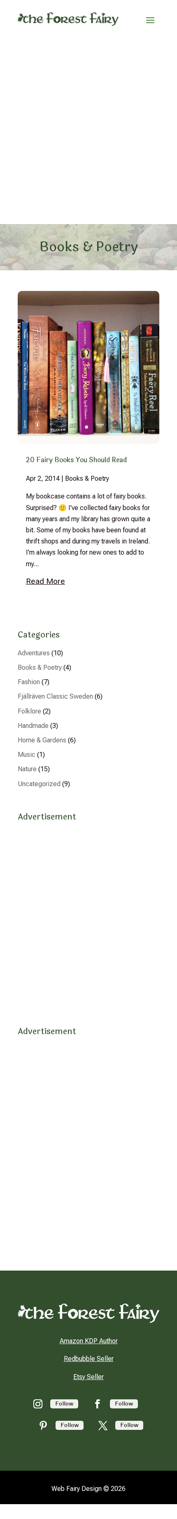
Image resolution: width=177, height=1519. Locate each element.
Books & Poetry (87, 478)
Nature (27, 769)
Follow (64, 1403)
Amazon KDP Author (89, 1341)
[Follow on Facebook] (97, 1404)
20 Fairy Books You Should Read (76, 460)
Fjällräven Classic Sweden (55, 696)
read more (45, 581)
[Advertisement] (88, 131)
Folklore (29, 711)
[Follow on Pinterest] (43, 1425)
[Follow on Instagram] (38, 1404)
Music (26, 754)
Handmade (33, 726)
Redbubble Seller (89, 1359)
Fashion (29, 682)
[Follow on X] (103, 1425)
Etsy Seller (88, 1377)
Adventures (34, 653)
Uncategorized (39, 784)
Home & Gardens (42, 740)
